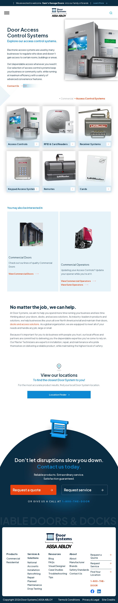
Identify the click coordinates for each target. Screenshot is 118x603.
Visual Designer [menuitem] (56, 566)
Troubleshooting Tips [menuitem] (57, 575)
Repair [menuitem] (31, 577)
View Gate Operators (72, 284)
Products (12, 554)
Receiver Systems (90, 144)
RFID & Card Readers (56, 144)
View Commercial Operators (76, 281)
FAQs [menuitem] (51, 562)
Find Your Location (96, 573)
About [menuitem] (73, 558)
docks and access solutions (24, 324)
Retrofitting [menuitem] (34, 573)
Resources (54, 554)
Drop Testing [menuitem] (34, 588)
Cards (83, 188)
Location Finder (57, 394)
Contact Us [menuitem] (76, 573)
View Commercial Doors (21, 273)
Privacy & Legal (90, 599)
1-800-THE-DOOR (76, 501)
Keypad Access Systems (22, 188)
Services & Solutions (33, 555)
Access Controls (17, 144)
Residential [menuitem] (12, 562)
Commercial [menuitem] (13, 558)
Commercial (67, 98)
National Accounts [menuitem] (32, 564)
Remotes (49, 188)
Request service (78, 490)
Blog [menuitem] (51, 558)
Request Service (95, 565)
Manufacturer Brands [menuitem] (77, 564)
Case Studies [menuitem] (55, 569)
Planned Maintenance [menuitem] (34, 583)
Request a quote (27, 490)
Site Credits (108, 599)
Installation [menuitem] (33, 569)
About (73, 554)
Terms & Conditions (69, 599)
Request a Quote (96, 556)
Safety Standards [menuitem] (79, 569)
